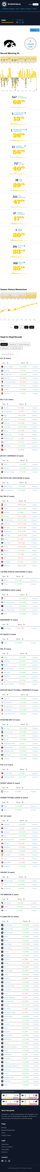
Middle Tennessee (9, 602)
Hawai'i (6, 736)
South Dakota (8, 710)
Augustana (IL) (8, 925)
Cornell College (8, 971)
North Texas (7, 903)
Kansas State (8, 434)
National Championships (8, 1130)
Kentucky (6, 832)
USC (5, 558)
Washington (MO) (9, 1077)
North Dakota (8, 702)
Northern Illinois (8, 747)
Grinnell (6, 1005)
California (6, 370)
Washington (7, 562)
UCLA (5, 554)
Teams (3, 1133)
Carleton (6, 952)
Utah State (7, 755)
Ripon (5, 1051)
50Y (26, 327)
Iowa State (7, 427)
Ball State (6, 661)
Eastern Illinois (8, 486)
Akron (5, 657)
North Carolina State (10, 382)
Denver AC (7, 978)
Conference (4, 344)
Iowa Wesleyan (8, 1016)
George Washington (9, 997)
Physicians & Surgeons (10, 1047)
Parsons (6, 1043)
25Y (21, 327)
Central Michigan (8, 669)
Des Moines (7, 982)
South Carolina (8, 851)
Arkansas (6, 824)
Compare (35, 367)
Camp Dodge (7, 944)
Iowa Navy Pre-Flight (9, 1012)
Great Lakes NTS (8, 1001)
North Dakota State (9, 743)
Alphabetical (13, 344)
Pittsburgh (7, 386)
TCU (5, 442)
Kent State (7, 672)
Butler (5, 806)
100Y (31, 327)
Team (3, 363)
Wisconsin (7, 566)
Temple (6, 907)
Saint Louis (7, 1058)
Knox (5, 1020)
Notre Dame (7, 628)
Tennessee (7, 855)
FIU (5, 598)
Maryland (6, 512)
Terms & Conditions (7, 1147)
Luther (6, 1028)
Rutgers (6, 550)
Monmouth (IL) (8, 1035)
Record (23, 363)
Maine (5, 584)
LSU (5, 836)
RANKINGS (12, 9)
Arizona (6, 408)
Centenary (7, 959)
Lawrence (6, 1024)
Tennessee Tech (8, 490)
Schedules (33, 30)
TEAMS (17, 9)
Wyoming (6, 758)
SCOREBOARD (5, 9)
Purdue (6, 546)
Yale (5, 643)
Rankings (4, 1127)
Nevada (6, 739)
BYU (5, 415)
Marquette (7, 1031)
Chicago (6, 963)
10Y (16, 327)
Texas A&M (7, 862)
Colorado (6, 423)
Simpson (6, 1062)
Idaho (5, 464)
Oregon (6, 539)
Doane (6, 993)
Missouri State (8, 606)
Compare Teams (6, 1135)
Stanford (6, 389)
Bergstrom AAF (8, 933)
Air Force (6, 728)
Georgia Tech (8, 374)
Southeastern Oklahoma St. (12, 1066)
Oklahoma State (8, 438)
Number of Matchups (24, 344)
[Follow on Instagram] (23, 22)
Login (30, 4)
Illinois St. (6, 698)
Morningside (7, 1039)
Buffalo (6, 665)
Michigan (6, 516)
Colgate (6, 791)
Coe (5, 967)
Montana (6, 468)
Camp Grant (7, 948)
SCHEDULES (28, 9)
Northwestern (8, 531)
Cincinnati (6, 419)
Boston (6, 936)
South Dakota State (9, 714)
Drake (5, 810)
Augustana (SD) (8, 929)
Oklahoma (7, 847)
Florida (6, 828)
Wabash (6, 1073)
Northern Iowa (8, 706)
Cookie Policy (5, 1149)
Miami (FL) (7, 378)
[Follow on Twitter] (20, 22)
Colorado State (8, 732)
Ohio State (7, 535)
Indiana (6, 508)
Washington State (9, 777)
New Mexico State (9, 610)
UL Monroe (7, 888)
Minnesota (7, 524)
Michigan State (8, 520)
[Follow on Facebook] (17, 22)
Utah (5, 450)
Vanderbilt (7, 866)
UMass (6, 680)
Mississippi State (9, 839)
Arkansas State (8, 881)
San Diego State (8, 751)
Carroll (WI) (7, 955)
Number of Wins (5, 348)
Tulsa (5, 910)
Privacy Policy (5, 1144)
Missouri (6, 843)
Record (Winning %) (16, 348)
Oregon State (8, 773)
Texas (5, 858)
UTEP (5, 614)
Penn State (7, 543)
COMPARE (22, 9)
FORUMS (34, 9)
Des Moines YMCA (9, 986)
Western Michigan (9, 684)
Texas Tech (7, 446)
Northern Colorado (9, 472)
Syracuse (6, 393)
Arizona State (8, 412)
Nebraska (6, 527)
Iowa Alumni (7, 1009)
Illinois (6, 505)
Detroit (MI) (7, 990)
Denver (6, 974)
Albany (6, 580)
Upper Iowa (7, 1070)
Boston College (8, 367)
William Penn (7, 1081)
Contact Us (4, 1152)
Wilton (6, 1085)
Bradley (6, 940)
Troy (5, 884)
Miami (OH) (7, 676)
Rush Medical (7, 1054)
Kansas (6, 431)
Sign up (35, 4)
